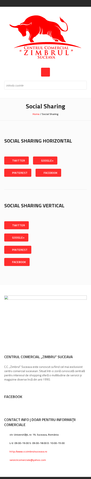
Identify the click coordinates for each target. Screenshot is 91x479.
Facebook (50, 172)
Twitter (18, 160)
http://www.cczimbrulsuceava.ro (28, 451)
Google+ (47, 160)
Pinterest (20, 172)
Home (36, 114)
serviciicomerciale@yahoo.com (28, 460)
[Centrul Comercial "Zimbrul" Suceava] (45, 37)
